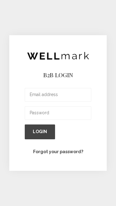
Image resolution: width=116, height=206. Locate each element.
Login (40, 131)
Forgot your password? (58, 151)
